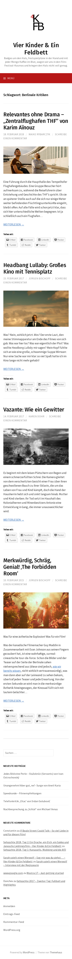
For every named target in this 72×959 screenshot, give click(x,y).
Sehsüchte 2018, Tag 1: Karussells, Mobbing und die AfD (34, 849)
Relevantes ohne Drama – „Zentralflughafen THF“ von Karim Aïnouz (35, 121)
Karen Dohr (36, 416)
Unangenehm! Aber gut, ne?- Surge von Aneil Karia (32, 785)
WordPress (28, 952)
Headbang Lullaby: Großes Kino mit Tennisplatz (34, 268)
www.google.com (13, 873)
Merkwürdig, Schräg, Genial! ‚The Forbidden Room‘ (29, 567)
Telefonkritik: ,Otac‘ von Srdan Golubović (26, 801)
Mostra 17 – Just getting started (45, 873)
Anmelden (9, 906)
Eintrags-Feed (11, 914)
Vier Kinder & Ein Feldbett (36, 49)
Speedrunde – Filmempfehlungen (22, 793)
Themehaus (56, 952)
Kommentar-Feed (13, 922)
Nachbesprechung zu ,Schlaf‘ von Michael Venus (30, 809)
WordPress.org (11, 930)
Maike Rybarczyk (39, 134)
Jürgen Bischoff (39, 278)
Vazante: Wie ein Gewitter (33, 409)
